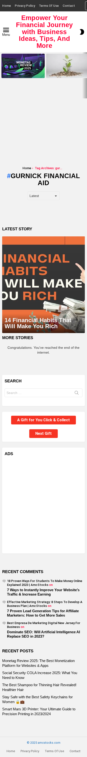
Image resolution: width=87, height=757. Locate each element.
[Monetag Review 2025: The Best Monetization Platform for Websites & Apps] (23, 66)
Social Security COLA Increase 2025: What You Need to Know (67, 73)
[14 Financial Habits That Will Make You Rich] (43, 284)
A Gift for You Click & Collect (43, 420)
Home (6, 5)
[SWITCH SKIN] (82, 32)
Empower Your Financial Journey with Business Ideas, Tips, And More (44, 31)
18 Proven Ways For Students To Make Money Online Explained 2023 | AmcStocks (44, 583)
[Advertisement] (43, 125)
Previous (2, 75)
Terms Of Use (49, 5)
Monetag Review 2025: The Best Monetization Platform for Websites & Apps (23, 71)
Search (76, 393)
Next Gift (43, 433)
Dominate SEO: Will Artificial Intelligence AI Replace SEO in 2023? (43, 634)
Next (84, 75)
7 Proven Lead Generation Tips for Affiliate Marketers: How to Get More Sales (43, 613)
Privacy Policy (25, 5)
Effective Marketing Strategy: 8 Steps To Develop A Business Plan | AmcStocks (44, 604)
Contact (69, 5)
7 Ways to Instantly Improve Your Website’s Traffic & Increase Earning (43, 592)
